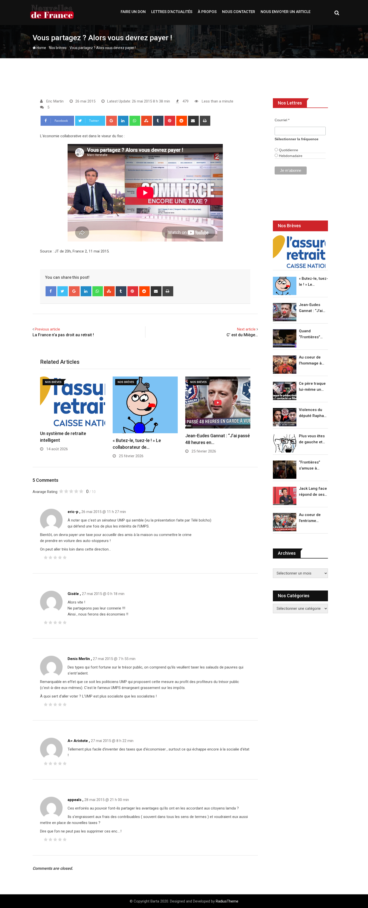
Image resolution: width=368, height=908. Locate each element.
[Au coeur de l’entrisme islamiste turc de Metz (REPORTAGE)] (284, 522)
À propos (207, 12)
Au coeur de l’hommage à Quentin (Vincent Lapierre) (310, 360)
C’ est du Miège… (242, 334)
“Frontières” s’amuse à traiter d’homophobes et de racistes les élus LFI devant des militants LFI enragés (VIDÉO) (312, 465)
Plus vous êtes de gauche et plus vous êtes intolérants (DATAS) (312, 439)
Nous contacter (238, 12)
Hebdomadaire (290, 156)
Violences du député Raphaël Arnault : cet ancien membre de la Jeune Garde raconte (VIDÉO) (313, 413)
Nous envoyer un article (285, 12)
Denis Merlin (79, 658)
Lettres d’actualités (171, 12)
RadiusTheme (227, 901)
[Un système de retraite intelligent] (299, 251)
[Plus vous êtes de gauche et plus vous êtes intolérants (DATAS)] (284, 443)
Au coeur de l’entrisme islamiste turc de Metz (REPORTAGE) (311, 518)
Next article (246, 329)
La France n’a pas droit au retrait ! (63, 334)
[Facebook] (51, 291)
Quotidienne (288, 150)
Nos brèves (58, 48)
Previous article (47, 329)
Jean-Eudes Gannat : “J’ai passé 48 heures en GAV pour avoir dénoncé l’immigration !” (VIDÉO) (312, 308)
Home (41, 48)
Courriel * (282, 120)
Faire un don (133, 12)
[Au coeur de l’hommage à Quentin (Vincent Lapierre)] (284, 365)
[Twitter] (62, 291)
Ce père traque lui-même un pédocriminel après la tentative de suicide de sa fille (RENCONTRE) (312, 386)
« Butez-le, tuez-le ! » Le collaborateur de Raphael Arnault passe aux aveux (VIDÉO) (313, 282)
